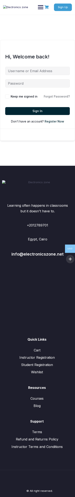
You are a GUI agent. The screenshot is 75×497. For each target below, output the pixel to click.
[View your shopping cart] (47, 7)
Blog (37, 406)
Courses (37, 398)
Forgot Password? (57, 96)
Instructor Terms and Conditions (37, 447)
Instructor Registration (37, 357)
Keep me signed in (24, 96)
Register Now (54, 121)
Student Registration (37, 365)
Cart (37, 350)
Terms (37, 432)
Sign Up (63, 7)
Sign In (37, 111)
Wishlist (37, 372)
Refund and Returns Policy (37, 439)
